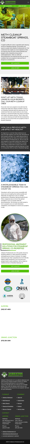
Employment (21, 400)
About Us (20, 397)
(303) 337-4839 (6, 309)
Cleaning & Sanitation (8, 406)
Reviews (20, 403)
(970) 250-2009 (5, 340)
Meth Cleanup (6, 403)
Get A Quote (7, 6)
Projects (19, 406)
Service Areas (21, 409)
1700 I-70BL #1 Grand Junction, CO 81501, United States (21, 422)
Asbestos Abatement (7, 397)
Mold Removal (6, 400)
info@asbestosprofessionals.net (10, 433)
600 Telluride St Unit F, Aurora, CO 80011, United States (8, 422)
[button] (28, 2)
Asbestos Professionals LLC (9, 431)
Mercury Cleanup (7, 409)
